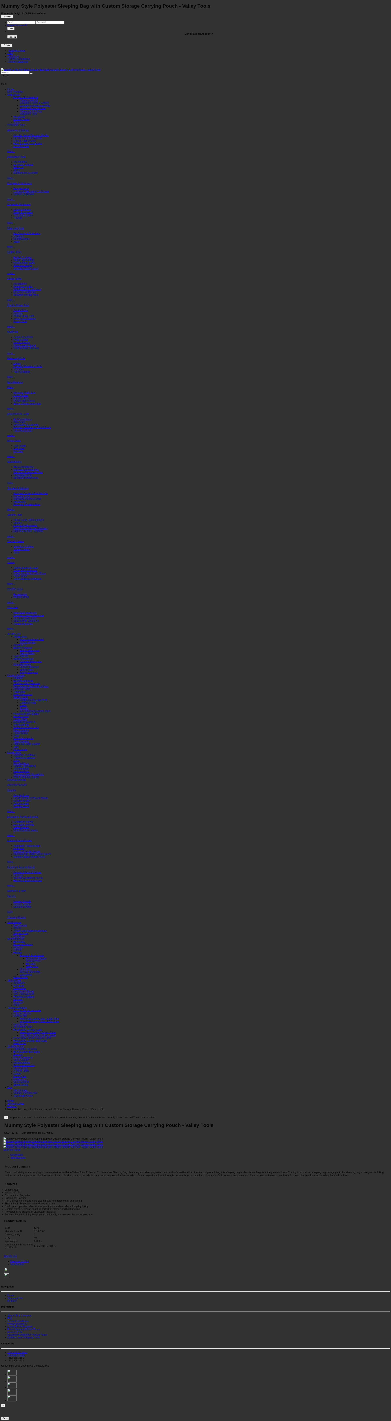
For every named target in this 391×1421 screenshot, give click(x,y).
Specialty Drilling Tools (25, 294)
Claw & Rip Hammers (25, 525)
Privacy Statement (17, 61)
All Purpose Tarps (23, 1027)
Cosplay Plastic (21, 800)
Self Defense (14, 922)
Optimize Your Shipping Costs (23, 1337)
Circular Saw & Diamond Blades (31, 135)
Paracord (18, 1002)
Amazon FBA (14, 1332)
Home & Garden (16, 675)
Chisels (17, 522)
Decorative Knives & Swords (22, 816)
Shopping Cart (15, 1298)
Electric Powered (22, 647)
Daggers (18, 875)
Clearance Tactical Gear (33, 108)
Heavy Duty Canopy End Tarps (30, 1040)
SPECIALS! (13, 94)
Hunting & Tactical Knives (21, 867)
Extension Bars (21, 496)
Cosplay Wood (21, 806)
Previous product (19, 1261)
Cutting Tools (14, 252)
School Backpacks (23, 738)
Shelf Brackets (21, 741)
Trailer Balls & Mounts (25, 570)
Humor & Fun (20, 1068)
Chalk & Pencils (22, 209)
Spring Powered (22, 664)
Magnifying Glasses (24, 722)
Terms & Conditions (18, 59)
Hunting (17, 952)
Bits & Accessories (23, 467)
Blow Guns (19, 422)
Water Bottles (20, 977)
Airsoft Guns (14, 634)
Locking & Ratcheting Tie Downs (31, 191)
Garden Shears (28, 702)
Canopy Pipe (20, 1024)
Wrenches (12, 607)
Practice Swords (22, 904)
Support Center (16, 50)
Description (16, 1155)
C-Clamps (18, 236)
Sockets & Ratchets (18, 488)
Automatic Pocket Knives (26, 845)
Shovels (24, 708)
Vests (16, 1005)
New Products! (15, 92)
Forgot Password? (17, 25)
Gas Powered (20, 656)
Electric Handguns (30, 650)
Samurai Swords (22, 907)
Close (4, 1418)
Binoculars (19, 941)
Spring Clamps (21, 239)
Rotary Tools (20, 321)
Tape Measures (21, 371)
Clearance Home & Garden (34, 103)
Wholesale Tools (16, 125)
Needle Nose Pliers (24, 401)
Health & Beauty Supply (26, 713)
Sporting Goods (15, 939)
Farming (17, 1054)
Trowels (17, 217)
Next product (17, 1264)
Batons (17, 928)
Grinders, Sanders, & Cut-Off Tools (32, 427)
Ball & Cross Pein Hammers (28, 520)
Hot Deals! (19, 116)
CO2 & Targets (27, 642)
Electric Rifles (27, 653)
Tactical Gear (14, 980)
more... (11, 151)
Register (12, 37)
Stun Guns (19, 936)
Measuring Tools (16, 358)
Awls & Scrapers (22, 257)
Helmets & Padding (24, 996)
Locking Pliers (21, 398)
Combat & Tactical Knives (27, 872)
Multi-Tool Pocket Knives (26, 851)
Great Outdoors (21, 1062)
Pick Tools (19, 448)
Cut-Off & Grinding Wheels (27, 138)
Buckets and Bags (23, 680)
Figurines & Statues (24, 757)
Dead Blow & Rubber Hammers (30, 528)
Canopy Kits (20, 1016)
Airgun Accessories (36, 958)
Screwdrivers (14, 461)
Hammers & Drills (23, 430)
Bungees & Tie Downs (19, 183)
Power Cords (20, 733)
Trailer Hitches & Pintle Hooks (29, 573)
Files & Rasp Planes (24, 140)
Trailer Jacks (20, 576)
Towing (11, 562)
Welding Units (21, 597)
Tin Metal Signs (15, 1046)
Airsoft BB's (19, 645)
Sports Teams (20, 1084)
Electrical (18, 167)
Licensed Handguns (30, 661)
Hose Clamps (20, 339)
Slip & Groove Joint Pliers (27, 403)
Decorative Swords (23, 824)
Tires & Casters (15, 541)
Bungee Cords (21, 188)
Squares (18, 369)
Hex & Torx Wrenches (25, 618)
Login (11, 28)
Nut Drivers (19, 501)
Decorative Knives (23, 822)
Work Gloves (20, 749)
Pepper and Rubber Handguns (30, 930)
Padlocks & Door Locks (26, 727)
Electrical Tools (21, 689)
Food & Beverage (23, 1057)
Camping (18, 947)
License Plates (21, 1071)
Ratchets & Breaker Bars (26, 504)
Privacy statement (17, 1323)
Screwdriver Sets (22, 475)
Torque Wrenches (23, 623)
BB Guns (30, 963)
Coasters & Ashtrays (24, 755)
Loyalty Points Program (20, 1326)
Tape (16, 746)
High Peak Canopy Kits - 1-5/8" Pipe (39, 1021)
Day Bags (18, 985)
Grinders (18, 313)
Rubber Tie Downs (23, 194)
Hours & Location (17, 1352)
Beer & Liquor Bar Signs (26, 1051)
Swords (11, 896)
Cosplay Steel (21, 803)
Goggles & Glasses (23, 991)
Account (7, 16)
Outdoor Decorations (24, 766)
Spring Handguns (29, 667)
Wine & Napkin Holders (26, 777)
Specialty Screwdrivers (25, 478)
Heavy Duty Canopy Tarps (27, 1029)
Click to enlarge (12, 1149)
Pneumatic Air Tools (18, 414)
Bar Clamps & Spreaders (26, 233)
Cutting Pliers (20, 395)
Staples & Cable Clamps (26, 744)
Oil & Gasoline (21, 1082)
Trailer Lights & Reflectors (27, 578)
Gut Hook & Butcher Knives (28, 877)
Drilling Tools (14, 278)
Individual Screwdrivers (26, 469)
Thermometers (21, 768)
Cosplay (11, 790)
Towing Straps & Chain (25, 567)
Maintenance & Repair (25, 173)
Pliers (10, 387)
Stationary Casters (23, 546)
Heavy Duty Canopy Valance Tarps (32, 1038)
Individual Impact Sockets (27, 499)
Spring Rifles (27, 669)
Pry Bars (18, 451)
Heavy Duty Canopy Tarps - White (38, 1035)
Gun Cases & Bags (23, 994)
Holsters (17, 999)
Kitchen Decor (21, 763)
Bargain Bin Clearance (25, 97)
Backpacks (19, 983)
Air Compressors (22, 419)
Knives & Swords (16, 779)
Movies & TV (20, 1079)
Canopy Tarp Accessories (27, 1010)
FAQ (10, 53)
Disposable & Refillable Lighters (30, 686)
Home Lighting (21, 716)
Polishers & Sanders (24, 318)
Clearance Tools (28, 114)
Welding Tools (15, 589)
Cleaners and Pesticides (26, 683)
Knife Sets (19, 848)
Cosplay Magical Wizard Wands (30, 798)
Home (10, 89)
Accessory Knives (17, 785)
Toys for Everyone (23, 1095)
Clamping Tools (15, 228)
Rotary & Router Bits (24, 292)
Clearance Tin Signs (31, 111)
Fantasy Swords (22, 901)
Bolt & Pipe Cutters (23, 260)
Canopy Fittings (22, 1013)
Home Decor (14, 752)
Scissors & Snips (22, 265)
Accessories (20, 162)
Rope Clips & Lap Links (26, 348)
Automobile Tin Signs (25, 1049)
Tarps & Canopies (17, 1007)
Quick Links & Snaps (24, 345)
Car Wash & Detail (23, 164)
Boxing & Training (23, 944)
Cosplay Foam (21, 795)
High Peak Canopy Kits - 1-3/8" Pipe (39, 1018)
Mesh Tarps (19, 1043)
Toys (9, 1087)
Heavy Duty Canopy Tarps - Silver (38, 1032)
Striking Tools (14, 514)
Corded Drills (20, 310)
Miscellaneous (15, 382)
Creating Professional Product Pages (27, 1334)
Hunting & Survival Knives (27, 880)
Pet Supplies (20, 1090)
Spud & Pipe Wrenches (26, 621)
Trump (16, 122)
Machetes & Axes (16, 891)
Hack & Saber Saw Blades (27, 143)
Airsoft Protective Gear (32, 639)
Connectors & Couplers (26, 424)
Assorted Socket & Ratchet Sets (30, 493)
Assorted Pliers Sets (24, 392)
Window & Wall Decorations (28, 774)
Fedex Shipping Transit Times (23, 1329)
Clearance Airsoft (29, 100)
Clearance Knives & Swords (35, 105)
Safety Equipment (23, 212)
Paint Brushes (21, 730)
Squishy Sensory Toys (25, 1093)
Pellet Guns (32, 966)
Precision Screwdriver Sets (28, 472)
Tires (16, 552)
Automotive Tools (16, 156)
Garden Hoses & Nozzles (33, 700)
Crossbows (26, 974)
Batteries (18, 678)
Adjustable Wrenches (25, 612)
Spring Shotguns (29, 672)
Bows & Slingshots (30, 972)
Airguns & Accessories (32, 955)
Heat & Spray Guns (23, 316)
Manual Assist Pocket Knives (29, 856)
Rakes (23, 705)
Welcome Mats (21, 771)
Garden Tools (20, 697)
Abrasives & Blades (18, 130)
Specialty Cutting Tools (25, 268)
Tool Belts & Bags (23, 215)
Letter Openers (21, 827)
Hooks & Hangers (23, 337)
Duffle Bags (19, 988)
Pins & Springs (21, 342)
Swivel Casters (21, 549)
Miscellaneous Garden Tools (35, 711)
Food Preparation (22, 694)
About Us (13, 56)
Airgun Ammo (33, 961)
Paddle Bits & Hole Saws (27, 289)
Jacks (16, 170)
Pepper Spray (20, 933)
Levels (17, 363)
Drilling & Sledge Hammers (28, 531)
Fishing (17, 950)
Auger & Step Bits (23, 286)
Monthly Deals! (21, 119)
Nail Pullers (19, 445)
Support (6, 45)
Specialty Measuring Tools (27, 366)
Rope (16, 735)
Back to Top (10, 1256)
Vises (16, 241)
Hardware (12, 331)
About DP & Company (19, 1315)
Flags (16, 760)
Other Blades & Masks (25, 830)
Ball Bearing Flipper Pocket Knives (32, 854)
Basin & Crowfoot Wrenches (28, 615)
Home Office (20, 719)
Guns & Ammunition (24, 1065)
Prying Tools (14, 440)
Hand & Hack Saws (24, 262)
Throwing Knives (16, 917)
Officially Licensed (23, 658)
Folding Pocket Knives (19, 840)
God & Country (21, 1060)
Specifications (18, 1157)
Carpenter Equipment (19, 204)
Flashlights (19, 691)
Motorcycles (19, 1076)
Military (17, 1073)
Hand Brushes (21, 146)
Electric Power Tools (18, 305)
